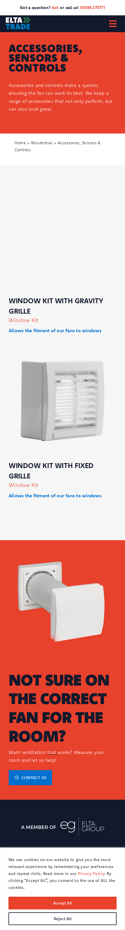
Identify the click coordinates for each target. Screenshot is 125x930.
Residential (42, 142)
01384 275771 (92, 7)
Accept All (62, 903)
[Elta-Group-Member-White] (62, 819)
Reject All (63, 918)
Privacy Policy (91, 873)
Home (20, 142)
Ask (56, 7)
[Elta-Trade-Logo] (18, 20)
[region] (62, 888)
